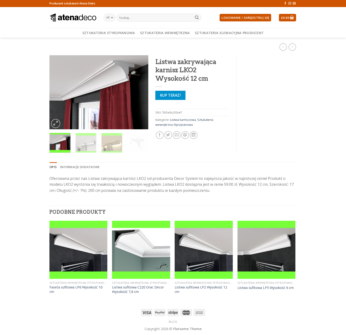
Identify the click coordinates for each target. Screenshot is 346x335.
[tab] (53, 167)
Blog (173, 322)
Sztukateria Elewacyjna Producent (229, 33)
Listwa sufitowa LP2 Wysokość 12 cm (201, 289)
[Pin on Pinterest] (185, 135)
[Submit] (197, 18)
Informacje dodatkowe (80, 167)
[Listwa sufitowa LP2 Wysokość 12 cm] (204, 250)
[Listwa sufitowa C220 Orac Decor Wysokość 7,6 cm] (141, 250)
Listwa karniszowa (183, 120)
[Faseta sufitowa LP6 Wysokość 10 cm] (78, 250)
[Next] (140, 92)
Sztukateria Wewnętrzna (165, 33)
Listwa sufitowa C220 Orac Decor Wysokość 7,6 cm (138, 289)
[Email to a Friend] (177, 135)
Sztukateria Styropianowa (108, 33)
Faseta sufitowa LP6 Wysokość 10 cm (75, 289)
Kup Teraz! (170, 95)
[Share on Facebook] (160, 135)
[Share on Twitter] (168, 135)
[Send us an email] (294, 3)
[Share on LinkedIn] (193, 135)
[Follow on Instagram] (289, 3)
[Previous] (57, 92)
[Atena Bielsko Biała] (73, 17)
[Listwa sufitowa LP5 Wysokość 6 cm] (266, 250)
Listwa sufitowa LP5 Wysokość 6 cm (265, 288)
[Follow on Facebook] (285, 3)
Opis (53, 167)
